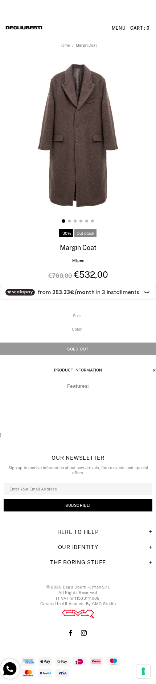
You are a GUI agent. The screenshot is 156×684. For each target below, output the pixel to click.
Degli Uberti (44, 28)
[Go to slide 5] (86, 221)
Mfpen (78, 260)
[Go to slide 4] (80, 221)
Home (64, 45)
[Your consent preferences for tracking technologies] (143, 671)
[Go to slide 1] (63, 221)
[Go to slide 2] (69, 221)
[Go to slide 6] (92, 221)
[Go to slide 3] (75, 221)
